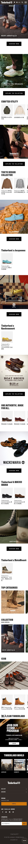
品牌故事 (3, 772)
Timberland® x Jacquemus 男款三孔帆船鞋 (6, 267)
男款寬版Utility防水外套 (6, 118)
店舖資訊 (16, 772)
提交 (24, 823)
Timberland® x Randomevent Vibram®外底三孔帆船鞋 (7, 346)
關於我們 (3, 789)
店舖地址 (14, 2)
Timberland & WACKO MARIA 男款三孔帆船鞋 (6, 502)
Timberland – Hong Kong (6, 2)
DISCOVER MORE (14, 44)
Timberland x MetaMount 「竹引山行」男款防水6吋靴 (6, 578)
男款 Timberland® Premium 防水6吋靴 (6, 708)
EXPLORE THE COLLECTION (14, 93)
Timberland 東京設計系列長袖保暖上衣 (19, 191)
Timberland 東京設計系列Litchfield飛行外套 (6, 192)
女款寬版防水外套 (19, 117)
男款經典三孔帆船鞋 (6, 424)
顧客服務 (3, 792)
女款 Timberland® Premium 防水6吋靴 (19, 708)
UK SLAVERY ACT (14, 839)
